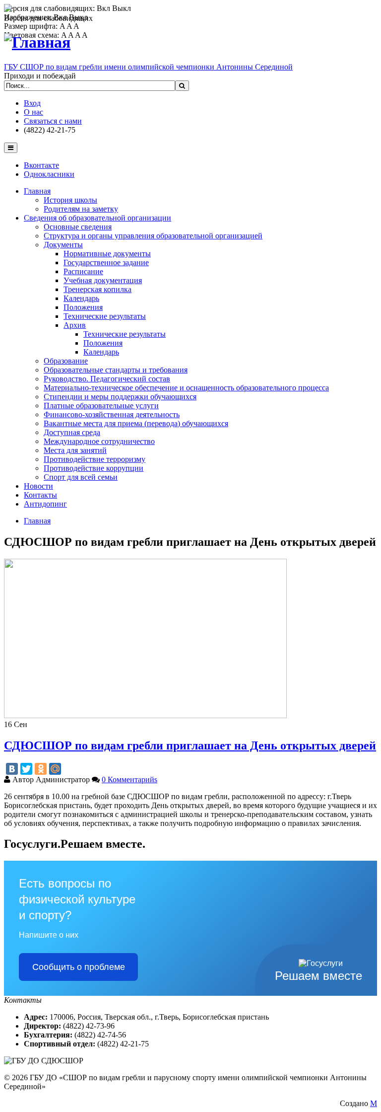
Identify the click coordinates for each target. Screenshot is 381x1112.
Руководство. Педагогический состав (107, 378)
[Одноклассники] (41, 769)
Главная (37, 191)
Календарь (81, 298)
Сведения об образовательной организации (97, 218)
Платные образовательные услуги (101, 405)
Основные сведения (78, 226)
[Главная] (37, 42)
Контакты (40, 495)
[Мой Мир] (55, 769)
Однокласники (49, 174)
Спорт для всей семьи (81, 477)
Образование (66, 361)
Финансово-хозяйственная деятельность (112, 414)
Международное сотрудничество (99, 441)
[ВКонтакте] (12, 769)
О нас (33, 112)
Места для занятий (75, 450)
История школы (70, 200)
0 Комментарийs (129, 779)
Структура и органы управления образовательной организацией (153, 235)
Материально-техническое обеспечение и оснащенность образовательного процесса (186, 387)
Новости (38, 486)
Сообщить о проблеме (78, 967)
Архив (75, 325)
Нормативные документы (107, 253)
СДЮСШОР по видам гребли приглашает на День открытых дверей (190, 745)
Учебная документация (103, 280)
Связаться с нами (53, 121)
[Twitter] (26, 769)
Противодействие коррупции (93, 468)
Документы (63, 244)
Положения (83, 307)
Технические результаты (105, 316)
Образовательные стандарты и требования (116, 370)
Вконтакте (41, 165)
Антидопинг (45, 504)
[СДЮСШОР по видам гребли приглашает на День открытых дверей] (145, 715)
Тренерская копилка (97, 289)
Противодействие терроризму (94, 459)
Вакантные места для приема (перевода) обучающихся (136, 423)
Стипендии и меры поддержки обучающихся (120, 396)
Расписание (83, 271)
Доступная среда (72, 432)
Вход (32, 103)
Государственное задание (106, 262)
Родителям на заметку (81, 209)
